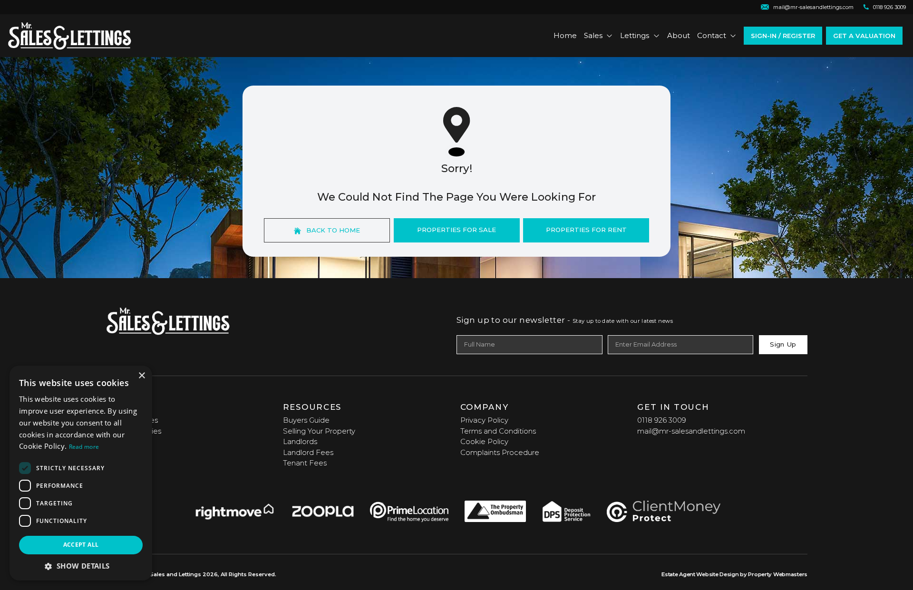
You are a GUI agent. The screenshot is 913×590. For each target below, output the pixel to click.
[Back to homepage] (69, 35)
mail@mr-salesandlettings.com (691, 430)
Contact (711, 35)
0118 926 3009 (661, 420)
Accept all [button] (81, 545)
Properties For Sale (456, 229)
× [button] (141, 375)
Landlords (300, 441)
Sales (593, 35)
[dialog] (81, 473)
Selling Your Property (319, 430)
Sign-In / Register (783, 35)
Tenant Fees (305, 462)
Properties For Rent (586, 229)
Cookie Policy (484, 441)
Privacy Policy (484, 420)
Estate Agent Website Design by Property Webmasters (734, 574)
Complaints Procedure (499, 452)
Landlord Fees (308, 452)
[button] (81, 566)
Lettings (634, 35)
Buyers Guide (306, 420)
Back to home (332, 230)
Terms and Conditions (498, 430)
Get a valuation (864, 35)
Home (565, 35)
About (678, 35)
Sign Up (783, 344)
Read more (84, 447)
